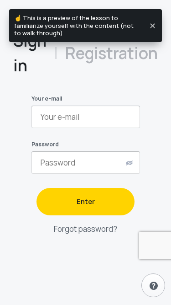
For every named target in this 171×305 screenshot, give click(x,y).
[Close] (153, 25)
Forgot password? (85, 229)
